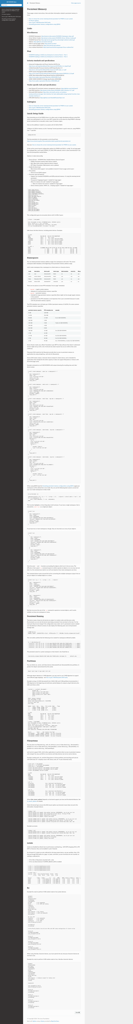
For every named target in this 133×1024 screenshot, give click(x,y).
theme (42, 1021)
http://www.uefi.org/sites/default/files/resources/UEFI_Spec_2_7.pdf (47, 69)
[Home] (27, 3)
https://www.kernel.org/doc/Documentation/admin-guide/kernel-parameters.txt (49, 141)
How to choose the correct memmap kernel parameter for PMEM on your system (10, 11)
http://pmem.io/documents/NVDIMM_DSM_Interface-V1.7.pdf (57, 90)
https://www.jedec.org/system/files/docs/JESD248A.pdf (44, 81)
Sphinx (34, 1021)
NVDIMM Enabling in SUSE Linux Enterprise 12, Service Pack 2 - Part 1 (48, 55)
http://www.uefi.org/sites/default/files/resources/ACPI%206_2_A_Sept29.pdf (50, 66)
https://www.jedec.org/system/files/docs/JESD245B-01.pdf (45, 77)
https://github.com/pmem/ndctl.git (43, 41)
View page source (76, 3)
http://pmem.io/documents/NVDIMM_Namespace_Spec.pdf (57, 36)
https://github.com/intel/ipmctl (69, 88)
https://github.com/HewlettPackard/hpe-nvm (52, 97)
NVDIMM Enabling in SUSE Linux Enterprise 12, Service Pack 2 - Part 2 (48, 56)
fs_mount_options (32, 801)
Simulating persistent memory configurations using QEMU (9, 19)
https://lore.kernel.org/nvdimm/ (51, 45)
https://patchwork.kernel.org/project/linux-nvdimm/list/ (58, 47)
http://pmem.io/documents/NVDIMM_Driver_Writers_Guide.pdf (58, 38)
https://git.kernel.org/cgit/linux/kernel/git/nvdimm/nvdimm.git (58, 40)
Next (77, 1012)
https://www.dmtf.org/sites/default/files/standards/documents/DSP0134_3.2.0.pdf (51, 73)
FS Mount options (6, 14)
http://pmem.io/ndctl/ (51, 43)
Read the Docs (55, 1021)
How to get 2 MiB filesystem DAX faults (11, 16)
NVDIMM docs (12, 2)
